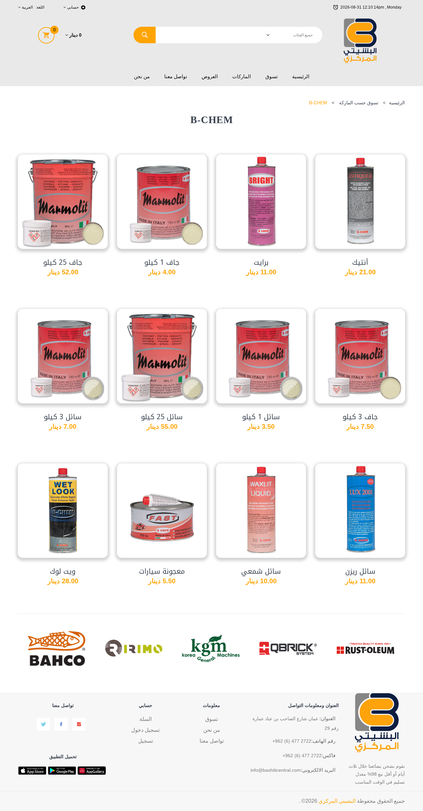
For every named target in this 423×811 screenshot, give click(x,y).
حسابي (72, 7)
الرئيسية (300, 76)
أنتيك (360, 262)
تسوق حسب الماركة (358, 102)
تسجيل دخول (145, 730)
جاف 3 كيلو (360, 416)
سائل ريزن (360, 571)
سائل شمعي (261, 571)
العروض (210, 76)
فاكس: (328, 755)
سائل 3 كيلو (63, 416)
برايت (261, 262)
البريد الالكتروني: (318, 770)
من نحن (142, 76)
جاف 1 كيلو (161, 262)
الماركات (241, 76)
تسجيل (145, 741)
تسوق (271, 76)
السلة (145, 719)
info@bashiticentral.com (275, 770)
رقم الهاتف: (323, 741)
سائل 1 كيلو (261, 416)
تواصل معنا (175, 76)
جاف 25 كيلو (62, 262)
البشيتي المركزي (337, 801)
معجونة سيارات (162, 571)
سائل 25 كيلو (162, 416)
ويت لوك (63, 571)
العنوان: (327, 718)
